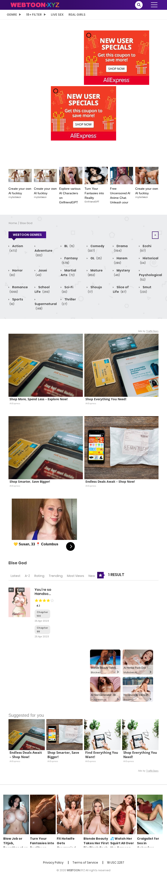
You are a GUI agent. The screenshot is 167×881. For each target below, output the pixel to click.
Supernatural (46, 306)
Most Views (75, 576)
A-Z (27, 576)
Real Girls (76, 14)
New (92, 576)
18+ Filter (34, 14)
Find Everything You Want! (102, 754)
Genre (12, 14)
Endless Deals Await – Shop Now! (110, 482)
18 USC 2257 (115, 862)
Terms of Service (85, 862)
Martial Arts (68, 272)
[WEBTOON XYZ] (35, 4)
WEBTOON (73, 870)
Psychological (150, 277)
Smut (145, 289)
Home (13, 223)
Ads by (148, 331)
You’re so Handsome (44, 591)
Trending (56, 576)
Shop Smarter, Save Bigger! (30, 482)
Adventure (43, 252)
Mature (95, 272)
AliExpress (15, 403)
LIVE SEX (57, 14)
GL (96, 258)
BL (69, 246)
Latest (15, 576)
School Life (42, 289)
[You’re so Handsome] (19, 602)
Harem (120, 260)
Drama (121, 248)
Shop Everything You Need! (105, 399)
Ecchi (145, 248)
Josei (41, 272)
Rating (39, 576)
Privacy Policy (53, 862)
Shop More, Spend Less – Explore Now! (39, 399)
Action (16, 248)
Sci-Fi (67, 289)
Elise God (26, 223)
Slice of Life (121, 289)
